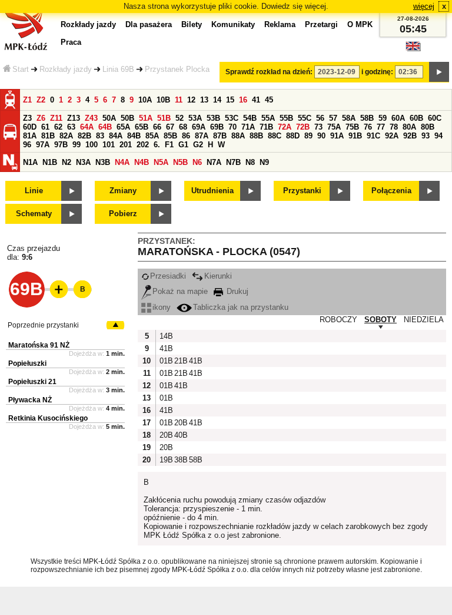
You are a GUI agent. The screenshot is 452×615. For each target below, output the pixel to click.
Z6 (40, 118)
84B (134, 135)
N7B (233, 162)
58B (367, 118)
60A (398, 118)
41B (165, 348)
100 (91, 144)
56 (320, 118)
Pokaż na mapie (180, 291)
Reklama (279, 24)
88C (274, 135)
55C (304, 118)
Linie (34, 190)
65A (123, 127)
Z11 (56, 118)
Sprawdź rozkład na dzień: (269, 72)
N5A (161, 162)
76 (368, 127)
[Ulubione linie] (55, 289)
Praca (71, 42)
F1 (169, 144)
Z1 (27, 99)
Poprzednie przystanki (43, 325)
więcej (423, 6)
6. (157, 144)
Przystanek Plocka (177, 69)
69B (217, 127)
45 (269, 99)
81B (48, 135)
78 (394, 127)
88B (256, 135)
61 (45, 127)
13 (204, 99)
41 (256, 99)
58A (348, 118)
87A (201, 135)
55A (268, 118)
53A (195, 118)
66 (157, 127)
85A (152, 135)
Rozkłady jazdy (65, 69)
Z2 (40, 99)
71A (248, 127)
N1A (30, 162)
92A (391, 135)
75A (334, 127)
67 (170, 127)
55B (286, 118)
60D (29, 127)
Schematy (34, 213)
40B (180, 435)
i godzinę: (377, 72)
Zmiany (123, 190)
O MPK (360, 24)
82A (66, 135)
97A (42, 144)
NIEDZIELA (424, 319)
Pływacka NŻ (30, 400)
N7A (214, 162)
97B (61, 144)
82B (84, 135)
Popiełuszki (27, 363)
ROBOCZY (338, 319)
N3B (102, 162)
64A (87, 127)
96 (27, 144)
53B (213, 118)
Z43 (91, 118)
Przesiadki (168, 276)
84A (115, 135)
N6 (197, 162)
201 (125, 144)
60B (416, 118)
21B (180, 360)
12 (191, 99)
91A (337, 135)
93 (425, 135)
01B (165, 360)
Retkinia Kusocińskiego (48, 418)
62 (58, 127)
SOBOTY (380, 319)
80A (409, 127)
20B (180, 422)
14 (217, 99)
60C (434, 118)
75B (352, 127)
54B (250, 118)
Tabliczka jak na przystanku (240, 307)
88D (293, 135)
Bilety (191, 24)
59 (382, 118)
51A (145, 118)
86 (186, 135)
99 (76, 144)
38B (180, 459)
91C (373, 135)
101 (108, 144)
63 (71, 127)
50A (109, 118)
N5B (180, 162)
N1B (49, 162)
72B (303, 127)
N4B (141, 162)
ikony (161, 307)
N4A (122, 162)
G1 (183, 144)
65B (141, 127)
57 (333, 118)
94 (438, 135)
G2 (198, 144)
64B (105, 127)
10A (145, 99)
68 (183, 127)
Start (20, 69)
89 (308, 135)
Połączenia (391, 190)
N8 (250, 162)
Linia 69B (118, 69)
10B (163, 99)
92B (410, 135)
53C (231, 118)
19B (165, 459)
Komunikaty (233, 24)
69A (198, 127)
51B (164, 118)
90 (321, 135)
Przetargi (321, 24)
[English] (413, 49)
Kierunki (218, 276)
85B (170, 135)
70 (232, 127)
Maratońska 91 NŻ (38, 345)
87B (220, 135)
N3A (83, 162)
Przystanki (302, 190)
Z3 (27, 118)
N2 (66, 162)
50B (127, 118)
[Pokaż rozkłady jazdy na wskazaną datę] (439, 72)
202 (143, 144)
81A (29, 135)
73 (318, 127)
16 (243, 99)
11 (178, 99)
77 (381, 127)
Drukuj (236, 291)
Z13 (73, 118)
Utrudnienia (212, 190)
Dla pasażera (148, 24)
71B (266, 127)
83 (100, 135)
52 (179, 118)
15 (230, 99)
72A (284, 127)
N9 (264, 162)
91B (355, 135)
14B (165, 336)
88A (238, 135)
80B (427, 127)
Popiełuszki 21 (32, 382)
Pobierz (123, 213)
